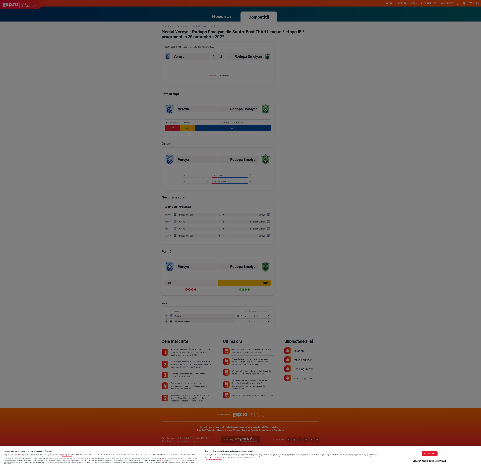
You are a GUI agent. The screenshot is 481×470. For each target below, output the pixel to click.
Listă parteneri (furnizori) (213, 459)
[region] (240, 458)
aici (160, 460)
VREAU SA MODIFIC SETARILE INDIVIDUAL (429, 461)
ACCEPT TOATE (430, 454)
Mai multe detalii (67, 456)
